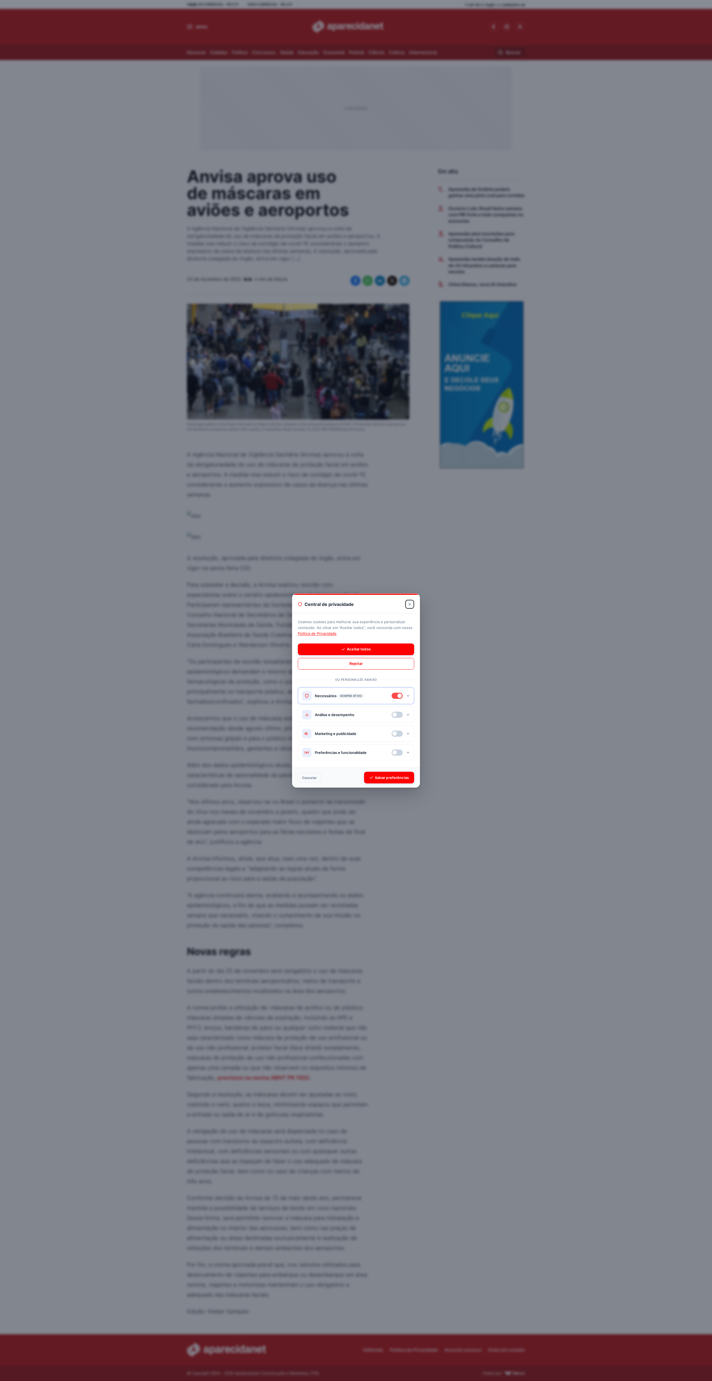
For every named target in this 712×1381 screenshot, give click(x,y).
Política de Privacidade (317, 633)
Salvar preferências (392, 777)
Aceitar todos (359, 649)
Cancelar (309, 778)
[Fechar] (409, 604)
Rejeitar (356, 663)
